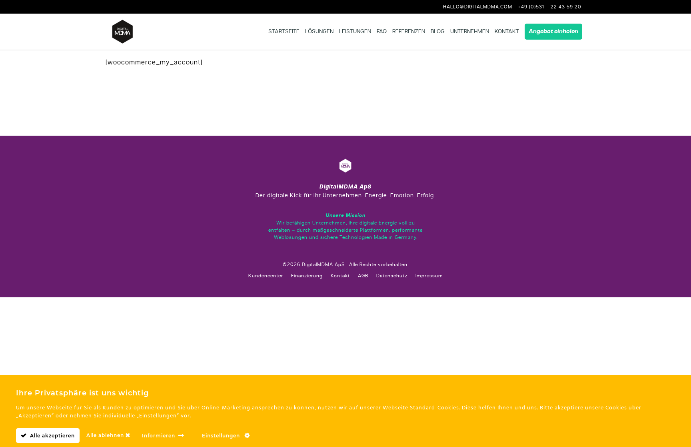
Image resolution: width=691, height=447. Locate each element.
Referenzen (408, 31)
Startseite (284, 31)
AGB (363, 276)
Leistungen (355, 31)
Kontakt (507, 31)
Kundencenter (265, 276)
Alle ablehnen (106, 435)
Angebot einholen (553, 32)
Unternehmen (469, 31)
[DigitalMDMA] (123, 32)
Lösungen (319, 31)
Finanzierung (307, 276)
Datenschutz (391, 276)
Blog (438, 31)
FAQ (382, 31)
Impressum (429, 276)
